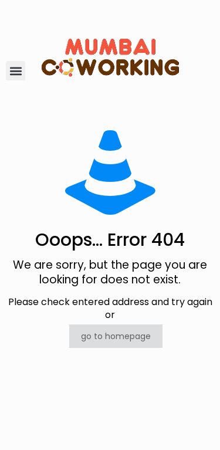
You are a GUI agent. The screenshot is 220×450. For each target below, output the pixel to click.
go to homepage (116, 336)
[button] (15, 70)
